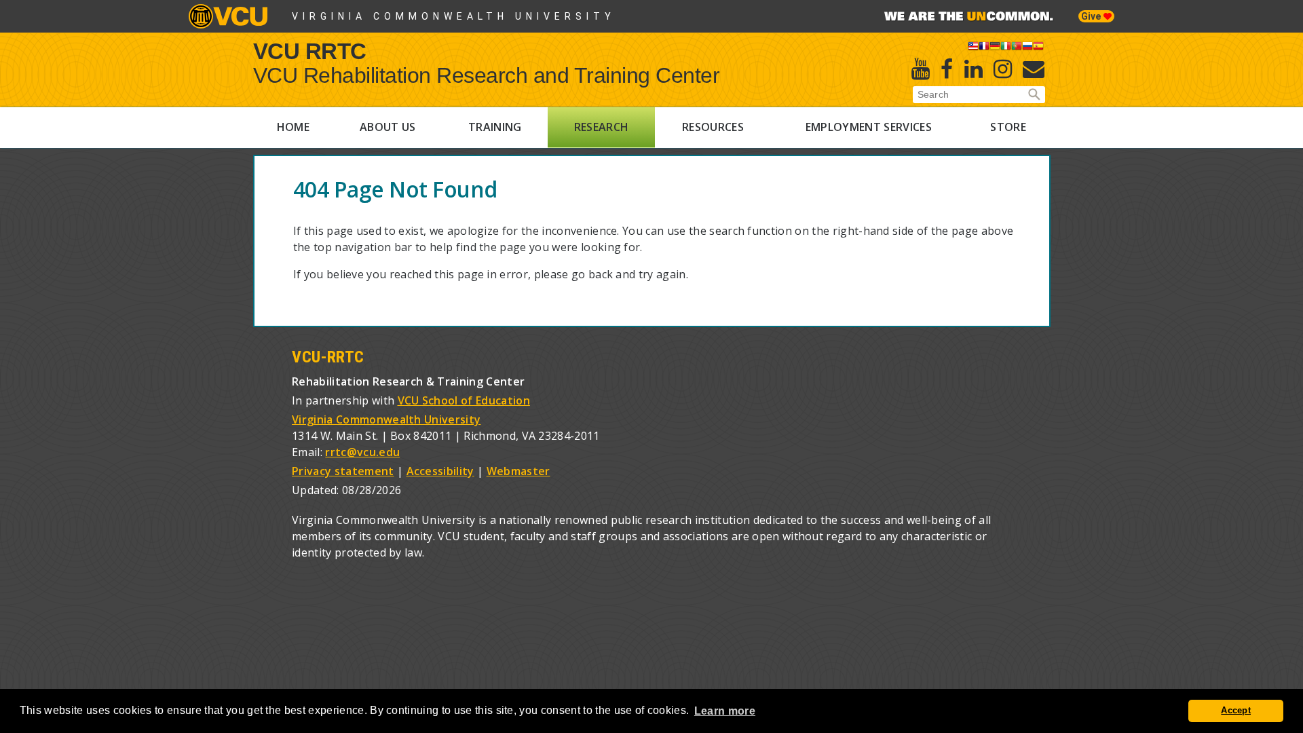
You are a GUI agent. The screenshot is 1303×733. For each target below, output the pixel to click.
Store (1008, 126)
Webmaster (518, 471)
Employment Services (869, 126)
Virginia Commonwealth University (454, 16)
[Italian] (1005, 48)
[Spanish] (1038, 48)
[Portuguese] (1016, 48)
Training (495, 126)
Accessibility (440, 471)
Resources (713, 126)
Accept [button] (1236, 710)
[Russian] (1027, 48)
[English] (973, 48)
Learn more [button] (724, 711)
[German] (994, 48)
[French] (984, 48)
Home (293, 126)
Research (601, 126)
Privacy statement (343, 471)
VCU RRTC (309, 50)
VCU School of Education (464, 400)
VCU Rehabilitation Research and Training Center (486, 75)
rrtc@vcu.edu (362, 452)
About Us (388, 126)
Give (1092, 16)
